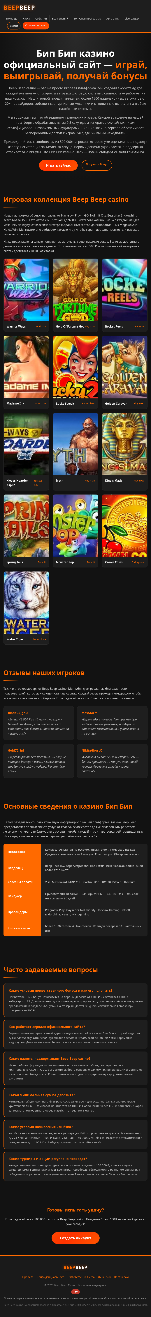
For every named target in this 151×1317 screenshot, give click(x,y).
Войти (14, 25)
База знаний (60, 18)
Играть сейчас (58, 165)
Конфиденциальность (51, 1277)
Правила (28, 1277)
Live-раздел (132, 18)
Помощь (11, 18)
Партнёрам (121, 1277)
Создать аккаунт (36, 25)
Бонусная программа (87, 18)
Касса (26, 18)
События (41, 18)
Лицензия (104, 1277)
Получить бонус (97, 164)
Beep (19, 7)
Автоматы (112, 18)
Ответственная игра (82, 1277)
